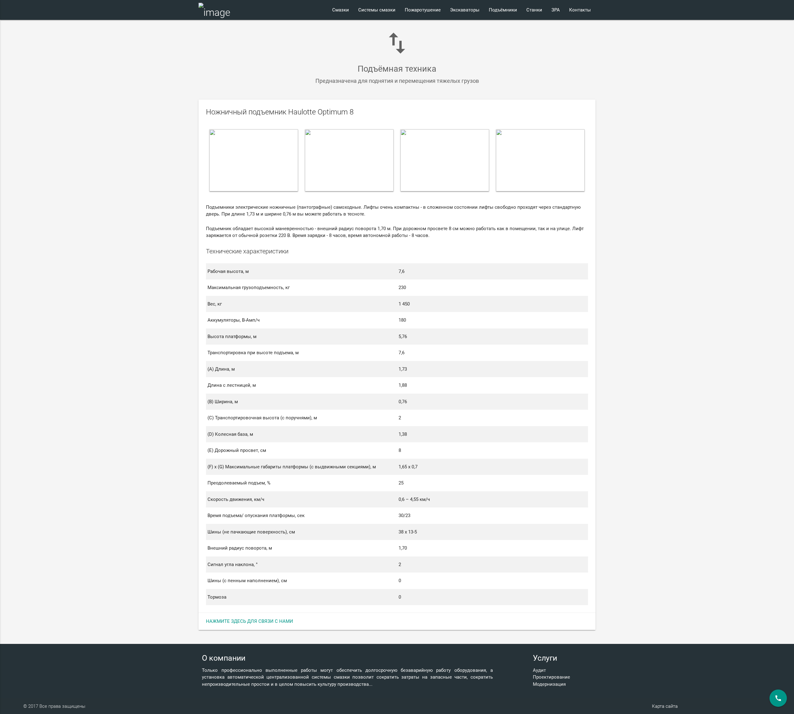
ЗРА (555, 10)
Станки (534, 10)
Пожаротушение (423, 10)
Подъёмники (503, 10)
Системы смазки (376, 10)
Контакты (580, 10)
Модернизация (549, 684)
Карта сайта (665, 706)
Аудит (539, 670)
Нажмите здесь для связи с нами (249, 621)
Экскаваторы (465, 10)
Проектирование (551, 677)
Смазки (340, 10)
